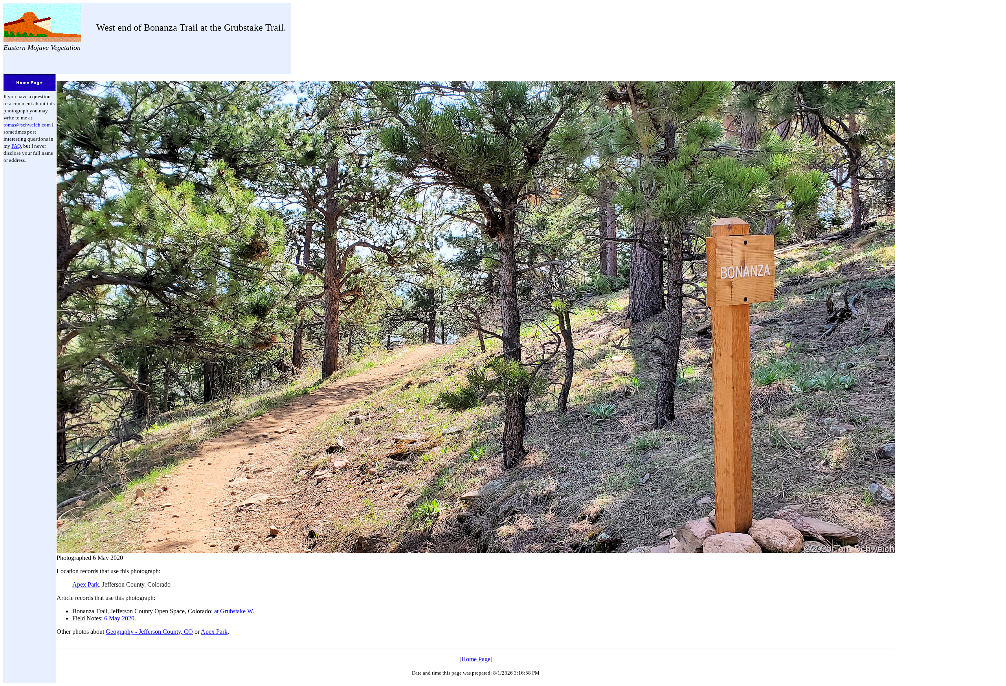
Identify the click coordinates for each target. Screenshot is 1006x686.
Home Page (475, 659)
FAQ (16, 146)
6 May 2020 (119, 618)
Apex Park (85, 584)
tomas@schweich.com (27, 125)
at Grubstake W (233, 611)
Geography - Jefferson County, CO (149, 631)
